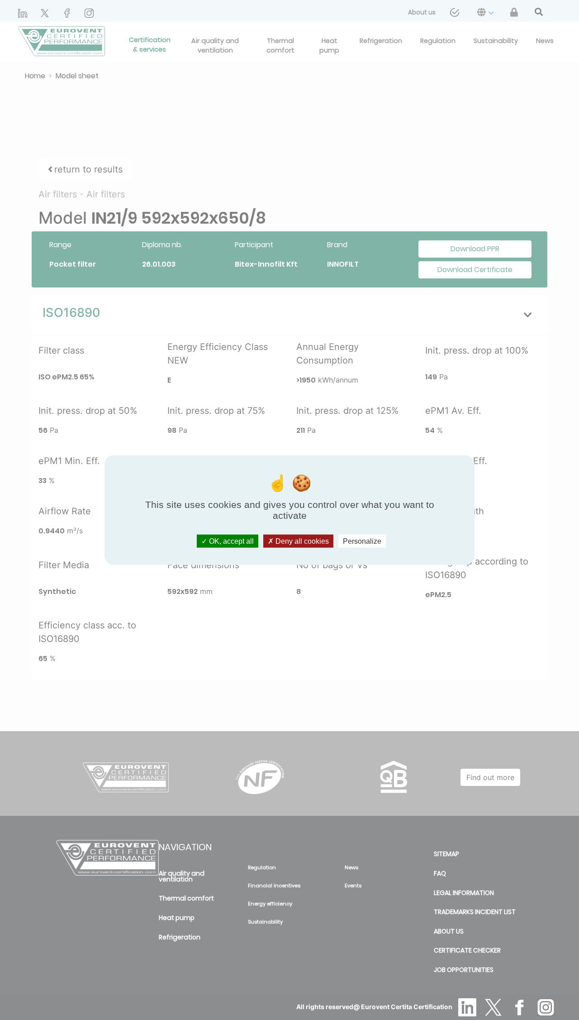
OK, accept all (230, 541)
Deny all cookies (301, 541)
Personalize (362, 541)
